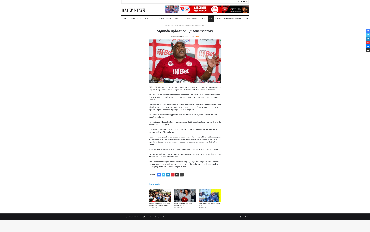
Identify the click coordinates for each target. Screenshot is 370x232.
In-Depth (194, 18)
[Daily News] (133, 9)
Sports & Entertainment (177, 25)
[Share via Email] (177, 174)
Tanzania (131, 18)
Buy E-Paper (218, 18)
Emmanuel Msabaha (178, 36)
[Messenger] (368, 46)
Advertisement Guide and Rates (232, 18)
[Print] (182, 174)
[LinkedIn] (168, 174)
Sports (210, 18)
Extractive (202, 18)
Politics (153, 18)
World (146, 18)
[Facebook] (159, 174)
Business (168, 18)
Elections (140, 18)
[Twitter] (163, 174)
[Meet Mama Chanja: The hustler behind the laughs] (185, 195)
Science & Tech (179, 18)
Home (124, 18)
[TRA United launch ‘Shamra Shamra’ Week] (210, 195)
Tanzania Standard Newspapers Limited (155, 217)
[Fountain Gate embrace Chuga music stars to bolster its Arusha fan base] (160, 195)
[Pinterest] (172, 174)
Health (188, 18)
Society (161, 18)
